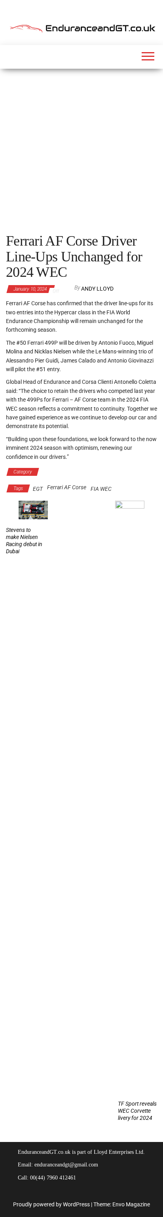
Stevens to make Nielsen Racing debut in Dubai (24, 540)
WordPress (76, 1204)
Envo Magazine (131, 1204)
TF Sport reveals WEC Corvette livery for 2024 (137, 1111)
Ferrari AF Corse (66, 487)
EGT (38, 489)
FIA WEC (101, 489)
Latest (142, 472)
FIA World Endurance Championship (85, 472)
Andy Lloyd (97, 288)
